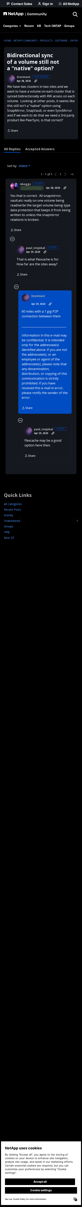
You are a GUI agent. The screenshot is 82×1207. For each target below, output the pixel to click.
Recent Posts (12, 509)
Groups (8, 526)
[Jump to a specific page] (71, 174)
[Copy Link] (35, 81)
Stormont (23, 77)
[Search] (75, 14)
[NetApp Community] (25, 14)
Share (12, 131)
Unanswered (41, 521)
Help (7, 532)
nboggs (25, 184)
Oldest (23, 166)
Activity (8, 515)
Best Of (9, 538)
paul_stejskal (35, 248)
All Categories (13, 504)
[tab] (12, 149)
